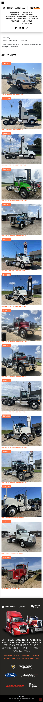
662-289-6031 (10, 16)
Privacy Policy (16, 700)
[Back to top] (40, 699)
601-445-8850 (33, 16)
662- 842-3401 (15, 20)
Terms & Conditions (25, 700)
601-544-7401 (27, 13)
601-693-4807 (21, 16)
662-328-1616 (27, 20)
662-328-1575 (14, 13)
